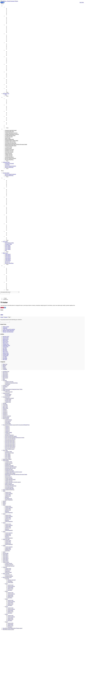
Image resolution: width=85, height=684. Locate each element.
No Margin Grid (8, 498)
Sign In (1, 2)
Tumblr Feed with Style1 (10, 479)
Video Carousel (6, 573)
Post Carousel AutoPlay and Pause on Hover (14, 437)
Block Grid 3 (5, 375)
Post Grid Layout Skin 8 (10, 446)
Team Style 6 (5, 560)
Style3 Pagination (9, 521)
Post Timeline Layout (9, 449)
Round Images (8, 394)
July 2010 (5, 348)
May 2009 (5, 359)
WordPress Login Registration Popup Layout (12, 628)
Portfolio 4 (5, 414)
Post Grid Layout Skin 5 (10, 445)
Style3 (4, 513)
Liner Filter (5, 404)
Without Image (8, 572)
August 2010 (5, 346)
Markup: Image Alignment (8, 330)
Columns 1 (7, 426)
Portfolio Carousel (7, 416)
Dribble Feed (8, 464)
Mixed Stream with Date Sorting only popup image (16, 474)
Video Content (6, 326)
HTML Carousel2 (8, 391)
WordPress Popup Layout (8, 629)
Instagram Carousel (9, 398)
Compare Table (8, 451)
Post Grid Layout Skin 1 (10, 440)
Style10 (4, 501)
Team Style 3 (5, 557)
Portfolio (5, 409)
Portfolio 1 (5, 410)
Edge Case (5, 364)
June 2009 (5, 358)
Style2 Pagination (9, 512)
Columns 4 (7, 430)
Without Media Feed (9, 484)
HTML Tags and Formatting (9, 329)
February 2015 (6, 336)
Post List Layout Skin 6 (10, 447)
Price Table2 (7, 455)
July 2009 (5, 356)
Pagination (7, 550)
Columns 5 (7, 431)
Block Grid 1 (5, 372)
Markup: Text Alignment (8, 331)
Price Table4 (7, 458)
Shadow (4, 368)
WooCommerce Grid (7, 577)
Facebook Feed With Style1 (11, 466)
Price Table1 (7, 454)
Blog (4, 379)
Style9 (4, 552)
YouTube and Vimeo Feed (10, 485)
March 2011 (5, 343)
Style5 (4, 531)
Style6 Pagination (9, 544)
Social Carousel (8, 477)
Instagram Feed (6, 397)
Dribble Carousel (8, 463)
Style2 (4, 505)
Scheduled (5, 328)
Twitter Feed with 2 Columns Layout (13, 482)
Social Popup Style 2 (7, 459)
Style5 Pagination (9, 538)
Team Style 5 (5, 559)
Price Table (5, 450)
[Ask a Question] (4, 307)
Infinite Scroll (8, 519)
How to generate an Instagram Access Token (12, 389)
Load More (7, 433)
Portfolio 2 (5, 412)
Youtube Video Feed (9, 488)
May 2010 (5, 349)
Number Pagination (9, 435)
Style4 (4, 522)
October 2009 (6, 354)
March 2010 (5, 351)
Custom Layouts (8, 563)
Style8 (4, 545)
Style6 (6, 621)
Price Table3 (7, 456)
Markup (4, 365)
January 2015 (5, 337)
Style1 (4, 491)
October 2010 (6, 344)
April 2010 (5, 350)
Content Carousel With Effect (11, 383)
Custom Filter (8, 494)
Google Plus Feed (9, 469)
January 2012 (5, 341)
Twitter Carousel (8, 480)
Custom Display (8, 419)
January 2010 (5, 353)
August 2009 (5, 355)
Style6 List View (6, 539)
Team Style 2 (5, 555)
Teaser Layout (6, 562)
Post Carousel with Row (10, 438)
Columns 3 (7, 428)
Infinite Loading (8, 432)
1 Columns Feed (8, 461)
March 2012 (5, 340)
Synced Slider (8, 395)
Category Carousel (9, 381)
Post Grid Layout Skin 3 (10, 442)
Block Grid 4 (5, 376)
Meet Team (5, 407)
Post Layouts (8, 421)
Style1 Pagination (9, 499)
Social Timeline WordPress (8, 489)
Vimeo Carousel (8, 483)
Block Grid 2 (5, 374)
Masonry (7, 497)
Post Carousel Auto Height (11, 436)
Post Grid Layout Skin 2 (10, 441)
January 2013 (5, 339)
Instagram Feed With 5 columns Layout (13, 472)
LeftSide (4, 403)
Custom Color (6, 385)
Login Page (5, 405)
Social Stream (6, 460)
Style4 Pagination (9, 530)
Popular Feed (8, 400)
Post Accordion (6, 417)
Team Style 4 (5, 558)
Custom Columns (8, 493)
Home (1, 317)
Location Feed (8, 399)
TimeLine (5, 567)
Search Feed (7, 475)
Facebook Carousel (9, 465)
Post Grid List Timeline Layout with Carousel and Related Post (16, 424)
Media (4, 366)
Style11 (4, 502)
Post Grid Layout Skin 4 (10, 444)
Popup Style (5, 408)
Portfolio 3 (5, 413)
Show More (7, 384)
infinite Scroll (8, 496)
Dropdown (5, 386)
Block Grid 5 (5, 377)
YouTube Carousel (9, 487)
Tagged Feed (8, 402)
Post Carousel (6, 418)
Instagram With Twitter (10, 473)
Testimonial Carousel (9, 566)
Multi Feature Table (9, 452)
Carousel (5, 380)
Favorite (2, 307)
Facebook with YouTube (10, 468)
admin (1, 314)
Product (5, 317)
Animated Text (6, 371)
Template (5, 369)
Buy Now (82, 2)
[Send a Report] (5, 307)
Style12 (4, 503)
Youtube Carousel (9, 576)
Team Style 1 (5, 554)
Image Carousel (6, 393)
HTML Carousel (6, 390)
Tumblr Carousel (8, 478)
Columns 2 (7, 427)
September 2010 (6, 345)
